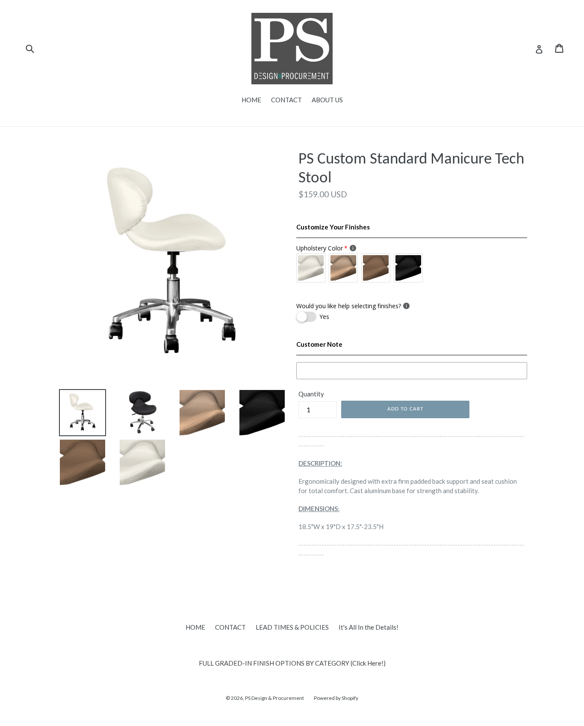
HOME (251, 100)
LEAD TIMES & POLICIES (292, 627)
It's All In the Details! (368, 627)
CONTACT (286, 100)
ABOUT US (327, 100)
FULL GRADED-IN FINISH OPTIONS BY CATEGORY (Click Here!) (292, 663)
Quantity (311, 394)
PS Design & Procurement (274, 698)
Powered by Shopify (336, 698)
